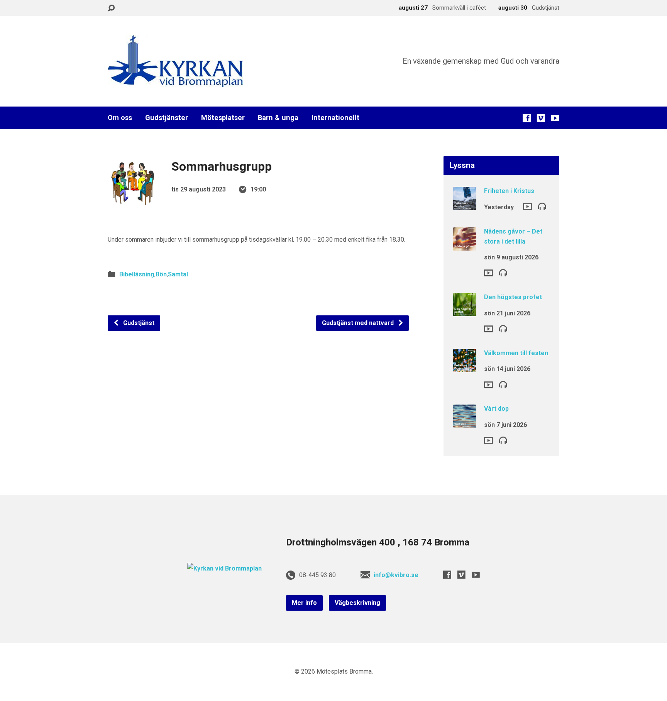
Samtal (178, 274)
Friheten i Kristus (509, 191)
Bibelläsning (136, 274)
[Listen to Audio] (542, 206)
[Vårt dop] (464, 422)
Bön (161, 274)
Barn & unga (278, 117)
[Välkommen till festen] (464, 367)
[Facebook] (527, 118)
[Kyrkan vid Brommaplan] (224, 568)
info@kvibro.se (396, 575)
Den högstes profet (513, 297)
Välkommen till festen (516, 353)
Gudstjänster (166, 117)
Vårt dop (496, 408)
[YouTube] (555, 118)
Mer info (304, 602)
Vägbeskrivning (357, 602)
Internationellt (335, 117)
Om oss (120, 117)
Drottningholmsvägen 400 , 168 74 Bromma (377, 542)
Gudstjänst (138, 323)
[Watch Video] (527, 206)
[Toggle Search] (111, 8)
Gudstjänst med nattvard (358, 323)
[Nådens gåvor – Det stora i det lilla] (464, 245)
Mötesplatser (223, 117)
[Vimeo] (541, 118)
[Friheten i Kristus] (464, 204)
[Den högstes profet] (464, 311)
